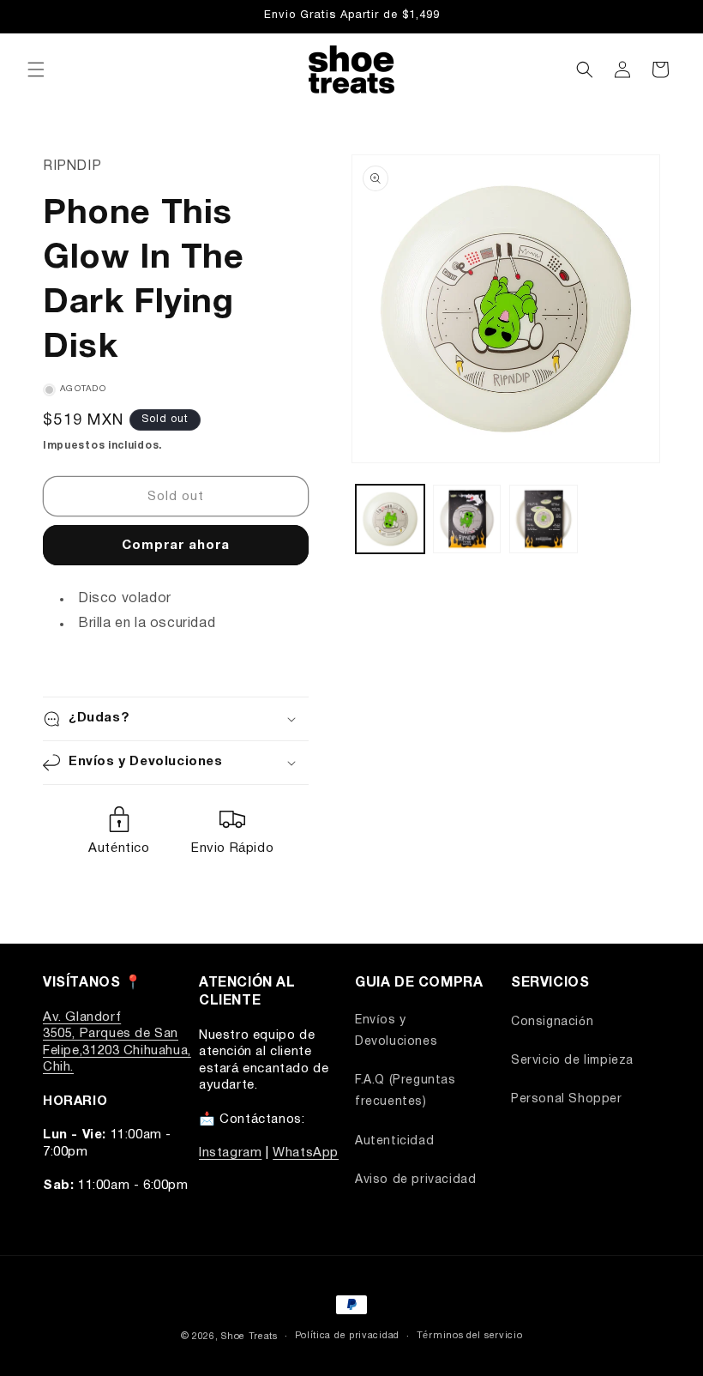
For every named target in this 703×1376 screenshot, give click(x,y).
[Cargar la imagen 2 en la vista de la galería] (467, 519)
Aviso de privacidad (415, 1180)
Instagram (230, 1153)
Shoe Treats (249, 1336)
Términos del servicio (470, 1335)
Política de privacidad (347, 1335)
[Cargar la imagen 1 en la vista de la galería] (390, 519)
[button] (36, 69)
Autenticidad (394, 1141)
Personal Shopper (566, 1099)
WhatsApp (306, 1153)
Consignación (552, 1022)
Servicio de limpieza (572, 1060)
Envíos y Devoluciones (396, 1031)
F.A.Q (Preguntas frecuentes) (405, 1091)
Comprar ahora (176, 546)
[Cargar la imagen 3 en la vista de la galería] (543, 519)
